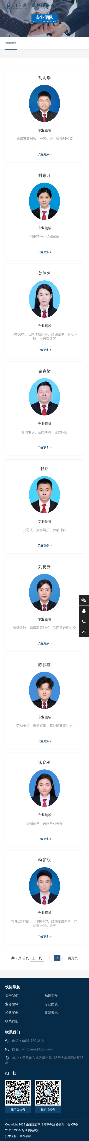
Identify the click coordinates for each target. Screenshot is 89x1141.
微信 (84, 600)
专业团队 (51, 1004)
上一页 (37, 958)
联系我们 (11, 1021)
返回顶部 (84, 632)
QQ (84, 611)
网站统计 (34, 1130)
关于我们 (11, 995)
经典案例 (11, 1012)
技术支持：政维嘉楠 (18, 1136)
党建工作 (51, 995)
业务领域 (11, 1004)
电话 (84, 621)
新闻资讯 (51, 1012)
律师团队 (11, 43)
